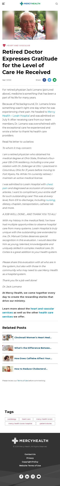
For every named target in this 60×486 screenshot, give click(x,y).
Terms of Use (22, 380)
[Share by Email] (55, 80)
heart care (26, 419)
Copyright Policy (30, 462)
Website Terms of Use (30, 466)
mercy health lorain (44, 419)
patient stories (46, 423)
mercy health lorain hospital (20, 423)
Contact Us (30, 454)
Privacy (30, 458)
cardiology (12, 419)
